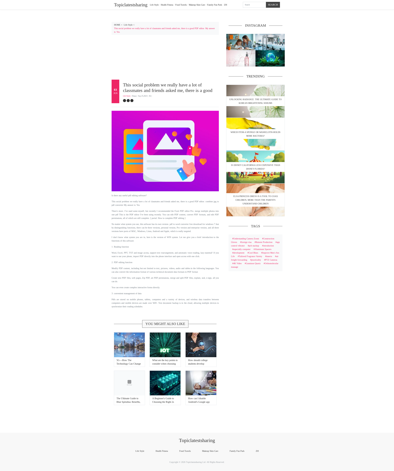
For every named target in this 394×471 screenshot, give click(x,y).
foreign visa (246, 242)
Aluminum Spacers (263, 249)
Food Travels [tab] (181, 5)
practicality (256, 260)
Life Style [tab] (154, 5)
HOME (117, 25)
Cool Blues (253, 253)
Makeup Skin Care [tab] (197, 5)
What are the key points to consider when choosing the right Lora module (165, 364)
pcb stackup (254, 245)
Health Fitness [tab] (167, 5)
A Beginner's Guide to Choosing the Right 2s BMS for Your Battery (163, 402)
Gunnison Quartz (253, 263)
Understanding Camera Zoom (246, 238)
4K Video (237, 263)
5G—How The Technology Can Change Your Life (129, 364)
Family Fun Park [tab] (214, 5)
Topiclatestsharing (197, 440)
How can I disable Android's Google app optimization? (199, 402)
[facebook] (124, 100)
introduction (268, 245)
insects (269, 256)
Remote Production (264, 242)
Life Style (128, 25)
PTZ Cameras (271, 260)
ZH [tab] (225, 5)
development (238, 253)
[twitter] (128, 100)
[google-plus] (131, 100)
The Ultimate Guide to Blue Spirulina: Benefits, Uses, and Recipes (128, 402)
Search (273, 4)
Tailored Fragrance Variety (250, 256)
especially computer (242, 249)
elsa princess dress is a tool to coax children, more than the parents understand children (255, 200)
